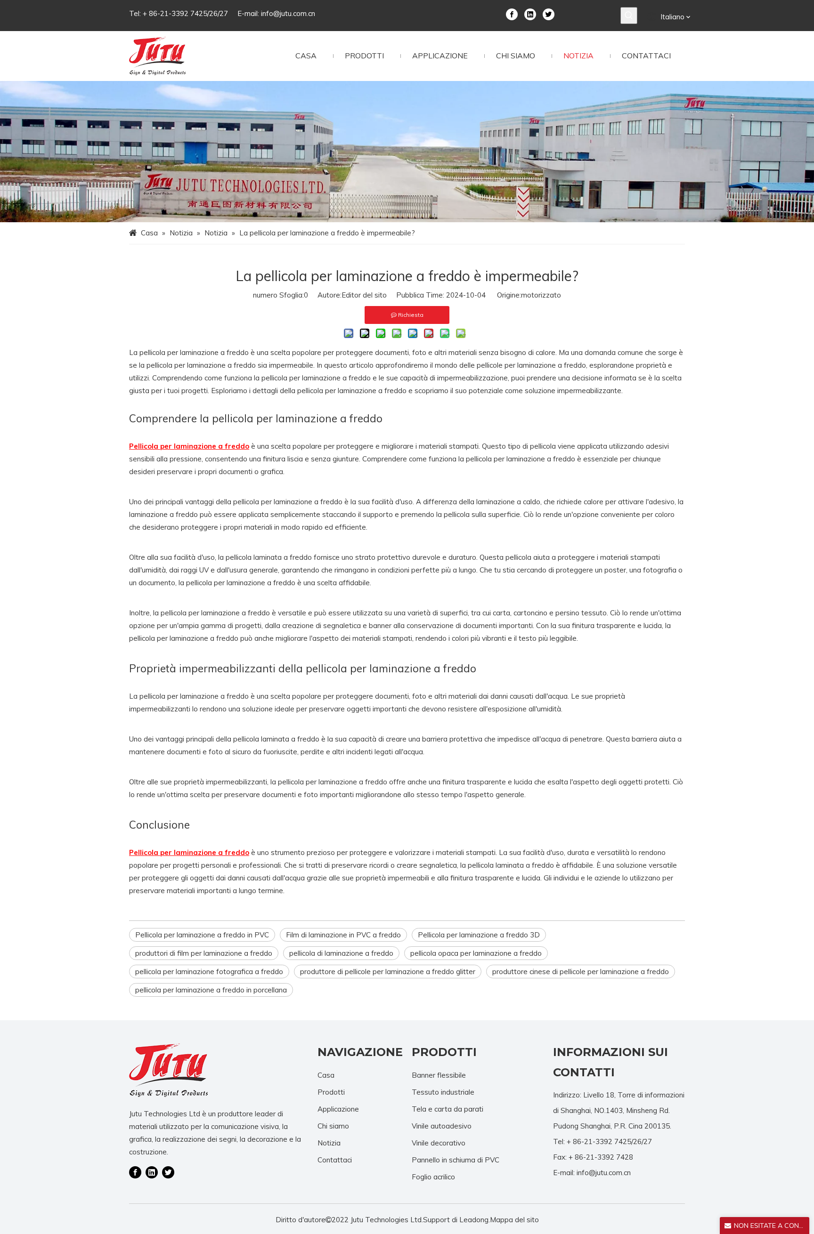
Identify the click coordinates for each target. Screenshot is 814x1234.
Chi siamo (333, 1125)
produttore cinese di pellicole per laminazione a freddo (580, 971)
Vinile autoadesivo (442, 1125)
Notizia (329, 1142)
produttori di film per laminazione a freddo (203, 953)
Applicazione (338, 1109)
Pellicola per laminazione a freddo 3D (479, 934)
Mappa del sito (514, 1219)
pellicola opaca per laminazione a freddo (476, 953)
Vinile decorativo (438, 1142)
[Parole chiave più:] (628, 15)
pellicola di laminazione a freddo (341, 953)
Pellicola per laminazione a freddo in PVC (202, 934)
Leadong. (474, 1219)
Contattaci (334, 1159)
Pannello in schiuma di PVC (455, 1159)
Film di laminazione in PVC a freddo (343, 934)
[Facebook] (512, 13)
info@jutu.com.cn (288, 13)
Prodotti (331, 1092)
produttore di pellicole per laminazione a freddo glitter (387, 971)
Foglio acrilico (433, 1176)
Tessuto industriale (443, 1092)
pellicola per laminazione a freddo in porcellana (211, 989)
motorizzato (541, 294)
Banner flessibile (439, 1075)
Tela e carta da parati (447, 1109)
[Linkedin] (530, 13)
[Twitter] (548, 13)
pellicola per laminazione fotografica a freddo (209, 971)
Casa (325, 1075)
